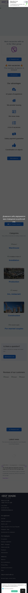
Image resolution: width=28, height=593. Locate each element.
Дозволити (14, 591)
